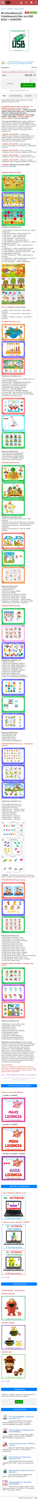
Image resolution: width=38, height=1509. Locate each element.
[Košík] (31, 2)
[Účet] (21, 2)
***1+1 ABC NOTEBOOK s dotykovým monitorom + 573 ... (21, 1417)
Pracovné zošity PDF (9, 166)
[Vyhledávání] (26, 2)
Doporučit (19, 1402)
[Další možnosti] (36, 2)
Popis (4, 96)
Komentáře (28, 96)
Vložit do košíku (28, 85)
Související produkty (15, 96)
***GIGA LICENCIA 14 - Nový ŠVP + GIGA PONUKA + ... (20, 1483)
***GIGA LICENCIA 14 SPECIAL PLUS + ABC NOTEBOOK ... (22, 1431)
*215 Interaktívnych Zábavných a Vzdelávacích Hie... (20, 1457)
